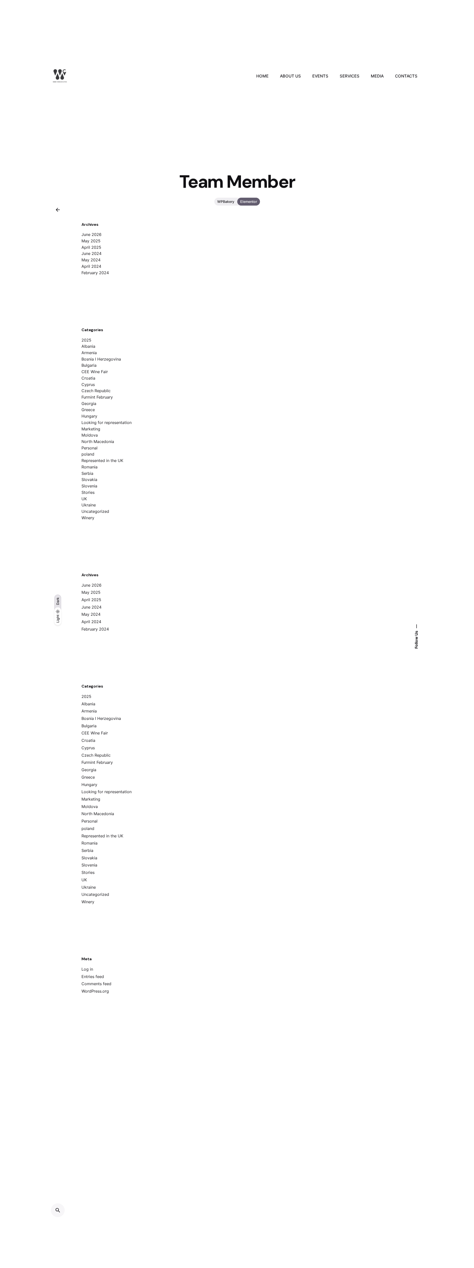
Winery (87, 517)
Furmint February (97, 397)
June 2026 (91, 234)
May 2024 (90, 259)
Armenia (89, 352)
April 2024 (91, 266)
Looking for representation (106, 422)
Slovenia (89, 485)
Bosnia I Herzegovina (101, 359)
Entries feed (92, 976)
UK (84, 498)
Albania (88, 346)
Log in (87, 969)
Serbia (87, 473)
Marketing (90, 428)
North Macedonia (97, 441)
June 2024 (91, 253)
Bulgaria (89, 365)
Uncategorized (95, 511)
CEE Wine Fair (94, 371)
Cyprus (88, 384)
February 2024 (95, 272)
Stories (88, 492)
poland (87, 454)
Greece (88, 409)
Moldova (89, 435)
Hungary (89, 416)
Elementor (248, 201)
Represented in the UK (102, 460)
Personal (89, 447)
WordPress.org (95, 991)
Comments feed (96, 983)
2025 (86, 340)
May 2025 (90, 240)
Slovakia (89, 479)
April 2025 (91, 247)
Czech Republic (96, 390)
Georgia (88, 403)
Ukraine (88, 504)
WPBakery (225, 201)
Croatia (88, 378)
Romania (89, 466)
